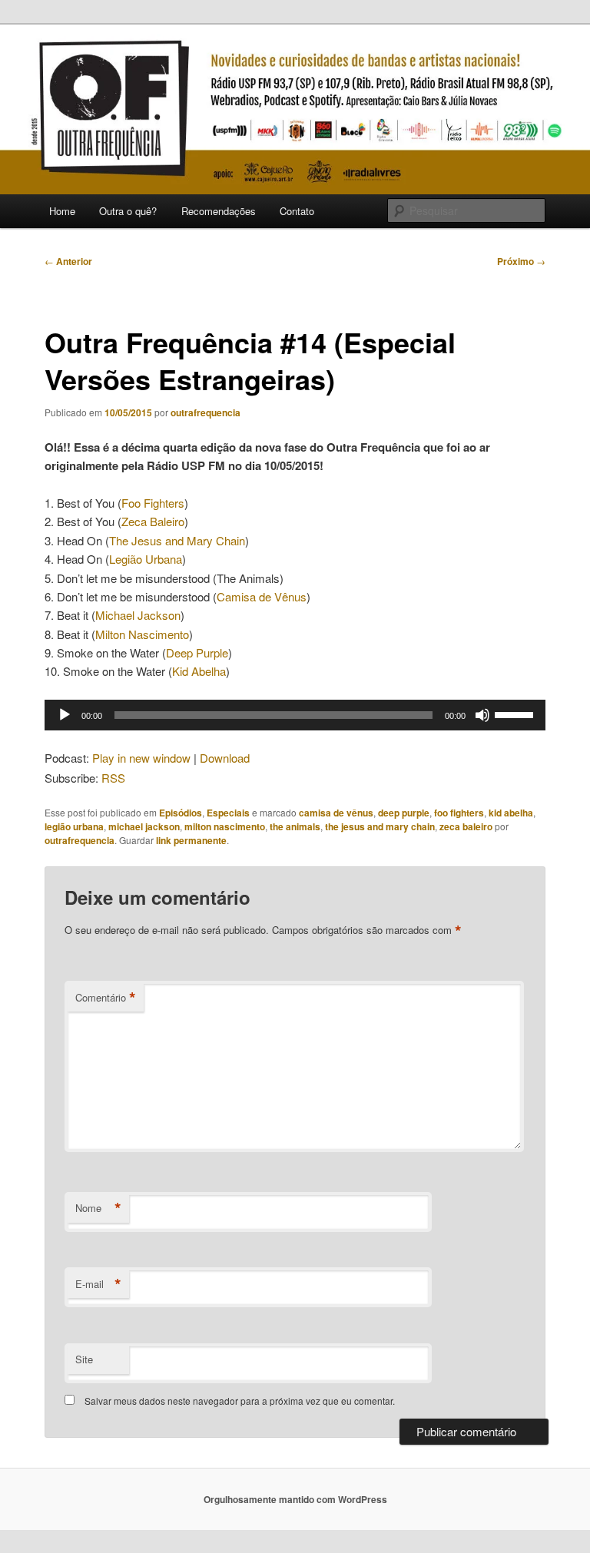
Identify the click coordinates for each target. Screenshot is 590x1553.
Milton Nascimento (142, 634)
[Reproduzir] (64, 715)
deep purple (403, 813)
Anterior (68, 261)
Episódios (180, 813)
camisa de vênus (336, 813)
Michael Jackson (138, 615)
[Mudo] (482, 715)
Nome (98, 1208)
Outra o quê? (128, 211)
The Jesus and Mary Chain (177, 540)
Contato (297, 211)
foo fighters (459, 813)
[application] (295, 715)
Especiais (228, 813)
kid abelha (511, 813)
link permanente (191, 840)
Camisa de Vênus (262, 596)
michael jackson (144, 826)
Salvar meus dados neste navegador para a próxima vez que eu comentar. (240, 1400)
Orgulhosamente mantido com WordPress (295, 1499)
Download (225, 758)
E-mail (98, 1284)
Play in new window (141, 758)
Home (62, 211)
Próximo (521, 261)
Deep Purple (197, 652)
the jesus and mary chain (380, 826)
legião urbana (74, 826)
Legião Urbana (145, 559)
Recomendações (218, 211)
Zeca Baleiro (152, 521)
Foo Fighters (152, 503)
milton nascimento (224, 826)
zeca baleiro (465, 826)
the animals (295, 826)
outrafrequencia (205, 412)
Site (84, 1359)
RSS (113, 778)
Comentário (105, 997)
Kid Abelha (199, 671)
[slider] (516, 713)
